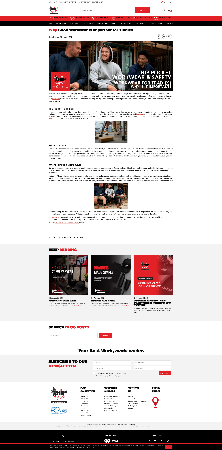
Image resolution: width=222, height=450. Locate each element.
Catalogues (132, 406)
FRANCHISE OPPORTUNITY (143, 18)
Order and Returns (111, 403)
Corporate (88, 23)
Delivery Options (110, 399)
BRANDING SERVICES (61, 18)
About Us (132, 399)
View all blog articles (67, 237)
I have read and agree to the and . (111, 375)
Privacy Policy (114, 376)
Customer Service (111, 396)
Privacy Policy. (91, 447)
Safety (114, 23)
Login (130, 408)
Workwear (61, 23)
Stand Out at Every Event (62, 301)
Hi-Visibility (84, 396)
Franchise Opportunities (137, 401)
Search (105, 335)
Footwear (75, 23)
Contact (131, 396)
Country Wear (155, 23)
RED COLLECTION (165, 18)
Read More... (78, 306)
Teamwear (140, 23)
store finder (155, 402)
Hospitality (126, 23)
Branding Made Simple (103, 301)
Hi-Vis (51, 23)
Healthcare (102, 23)
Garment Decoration (112, 410)
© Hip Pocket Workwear (63, 442)
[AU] (54, 10)
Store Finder (133, 403)
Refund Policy (109, 401)
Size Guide (108, 408)
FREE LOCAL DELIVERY (82, 18)
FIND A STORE (168, 2)
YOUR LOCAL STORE (102, 18)
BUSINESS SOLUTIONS (123, 18)
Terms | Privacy (110, 406)
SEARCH (142, 10)
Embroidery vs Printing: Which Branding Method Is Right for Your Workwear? (152, 303)
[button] (163, 10)
